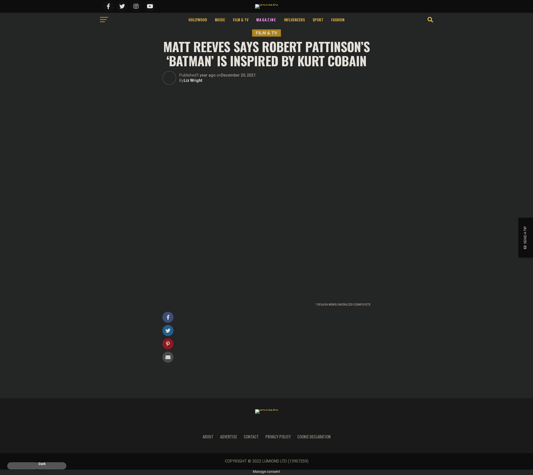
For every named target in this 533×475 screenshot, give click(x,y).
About (208, 437)
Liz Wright (193, 80)
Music (220, 19)
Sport (318, 19)
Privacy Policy (278, 437)
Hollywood (197, 19)
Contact (251, 437)
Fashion (338, 19)
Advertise (228, 437)
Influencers (294, 19)
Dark (42, 464)
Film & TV (240, 19)
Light (14, 464)
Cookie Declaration (314, 437)
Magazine (266, 19)
